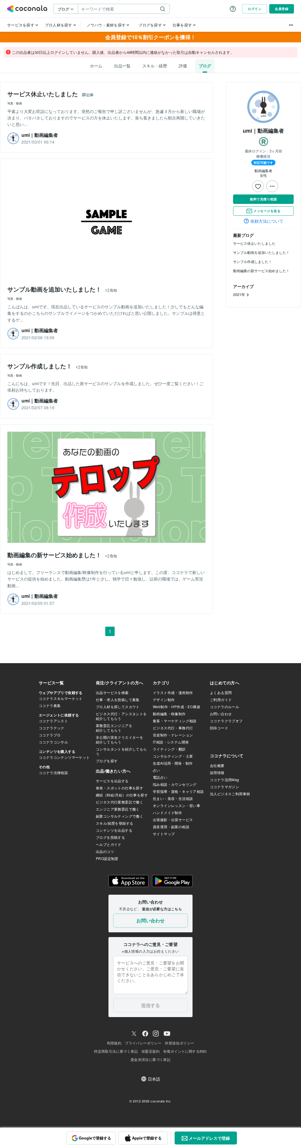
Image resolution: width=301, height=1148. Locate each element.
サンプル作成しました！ (252, 261)
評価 (183, 66)
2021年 (239, 294)
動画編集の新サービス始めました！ (261, 270)
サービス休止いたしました (254, 243)
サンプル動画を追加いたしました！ (261, 252)
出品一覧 (122, 66)
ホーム (96, 66)
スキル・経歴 (154, 66)
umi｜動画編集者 (263, 130)
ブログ (205, 66)
